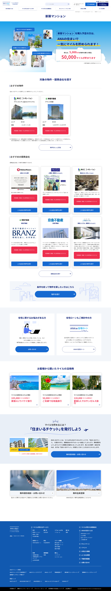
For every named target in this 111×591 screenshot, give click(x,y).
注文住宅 (46, 532)
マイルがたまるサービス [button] (27, 8)
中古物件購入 (36, 536)
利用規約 (12, 588)
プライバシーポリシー (39, 588)
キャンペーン (85, 544)
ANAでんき (12, 581)
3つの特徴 (83, 535)
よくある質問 (85, 555)
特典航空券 (57, 572)
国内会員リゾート (59, 542)
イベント (84, 548)
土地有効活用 (36, 560)
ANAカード (47, 572)
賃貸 (67, 532)
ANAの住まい (78, 11)
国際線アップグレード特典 (16, 574)
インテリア (57, 555)
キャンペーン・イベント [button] (64, 8)
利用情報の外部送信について (55, 588)
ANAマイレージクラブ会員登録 (17, 572)
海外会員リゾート (59, 544)
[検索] (68, 4)
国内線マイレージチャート (71, 572)
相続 (45, 555)
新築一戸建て (36, 534)
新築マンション (36, 532)
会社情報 (68, 588)
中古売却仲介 (47, 542)
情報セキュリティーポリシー (24, 588)
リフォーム (57, 532)
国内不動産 (57, 548)
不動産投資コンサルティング (37, 557)
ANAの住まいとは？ (85, 533)
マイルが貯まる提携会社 (89, 527)
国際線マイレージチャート (88, 572)
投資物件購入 (36, 555)
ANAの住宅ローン (37, 542)
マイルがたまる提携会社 (46, 8)
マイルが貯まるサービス (40, 527)
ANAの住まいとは (9, 8)
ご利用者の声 (84, 539)
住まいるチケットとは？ (86, 537)
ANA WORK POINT (24, 581)
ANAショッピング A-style (51, 581)
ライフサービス (58, 557)
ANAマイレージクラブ (34, 572)
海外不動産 (57, 546)
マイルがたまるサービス (88, 11)
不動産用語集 (85, 559)
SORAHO (64, 581)
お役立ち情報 (83, 8)
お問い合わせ (85, 562)
